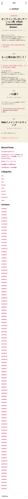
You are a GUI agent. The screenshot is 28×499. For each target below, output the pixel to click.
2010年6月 (4, 251)
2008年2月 (4, 322)
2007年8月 (4, 331)
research (3, 194)
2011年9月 (4, 227)
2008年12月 (4, 298)
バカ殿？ (14, 94)
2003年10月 (4, 467)
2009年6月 (4, 282)
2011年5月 (4, 239)
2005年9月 (4, 396)
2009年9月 (4, 276)
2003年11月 (4, 464)
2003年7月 (4, 476)
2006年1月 (4, 387)
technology (14, 15)
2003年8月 (4, 473)
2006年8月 (4, 365)
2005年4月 (4, 411)
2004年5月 (4, 445)
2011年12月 (4, 224)
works (3, 200)
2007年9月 (4, 328)
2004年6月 (4, 442)
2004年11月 (4, 427)
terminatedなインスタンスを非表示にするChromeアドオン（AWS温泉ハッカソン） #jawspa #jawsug (12, 156)
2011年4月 (4, 242)
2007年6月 (4, 338)
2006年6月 (4, 371)
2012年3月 (4, 221)
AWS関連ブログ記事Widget (8, 164)
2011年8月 (4, 230)
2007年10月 (4, 325)
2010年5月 (4, 254)
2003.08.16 (19, 97)
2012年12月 (4, 218)
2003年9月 (4, 470)
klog (14, 2)
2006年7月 (4, 368)
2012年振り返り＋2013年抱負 (9, 167)
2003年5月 (4, 482)
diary (2, 179)
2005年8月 (4, 399)
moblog (3, 185)
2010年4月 (4, 258)
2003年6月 (4, 479)
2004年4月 (4, 448)
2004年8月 (4, 436)
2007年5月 (4, 341)
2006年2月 (4, 384)
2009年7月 (4, 279)
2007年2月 (4, 350)
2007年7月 (4, 334)
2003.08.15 (19, 128)
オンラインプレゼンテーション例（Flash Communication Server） (14, 23)
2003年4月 (4, 485)
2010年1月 (4, 267)
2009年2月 (4, 291)
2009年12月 (4, 270)
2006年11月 (4, 356)
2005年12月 (4, 390)
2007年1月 (4, 353)
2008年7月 (4, 310)
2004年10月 (4, 430)
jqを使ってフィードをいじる (8, 161)
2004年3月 (4, 451)
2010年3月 (4, 261)
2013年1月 (4, 215)
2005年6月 (4, 405)
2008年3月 (4, 319)
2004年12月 (4, 424)
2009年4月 (4, 288)
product (3, 191)
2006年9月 (4, 362)
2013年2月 (4, 211)
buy (2, 175)
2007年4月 (4, 344)
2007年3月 (4, 347)
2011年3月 (4, 245)
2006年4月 (4, 378)
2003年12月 (4, 461)
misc (14, 90)
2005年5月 (4, 408)
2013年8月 (4, 208)
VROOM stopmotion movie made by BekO (14, 108)
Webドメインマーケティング (14, 123)
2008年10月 (4, 304)
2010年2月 (4, 264)
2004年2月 (4, 454)
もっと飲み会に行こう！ (14, 57)
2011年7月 (4, 233)
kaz (8, 30)
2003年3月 (4, 488)
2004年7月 (4, 439)
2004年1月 (4, 457)
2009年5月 (4, 285)
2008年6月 (4, 313)
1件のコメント (23, 30)
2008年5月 (4, 316)
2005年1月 (4, 421)
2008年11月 (4, 301)
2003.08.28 (14, 30)
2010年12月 (4, 248)
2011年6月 (4, 236)
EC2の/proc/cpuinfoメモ (7, 151)
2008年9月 (4, 307)
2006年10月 (4, 359)
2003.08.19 (14, 60)
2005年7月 (4, 402)
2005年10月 (4, 393)
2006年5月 (4, 374)
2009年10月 (4, 273)
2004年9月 (4, 433)
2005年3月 (4, 414)
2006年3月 (4, 381)
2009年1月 (4, 294)
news (14, 53)
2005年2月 (4, 418)
